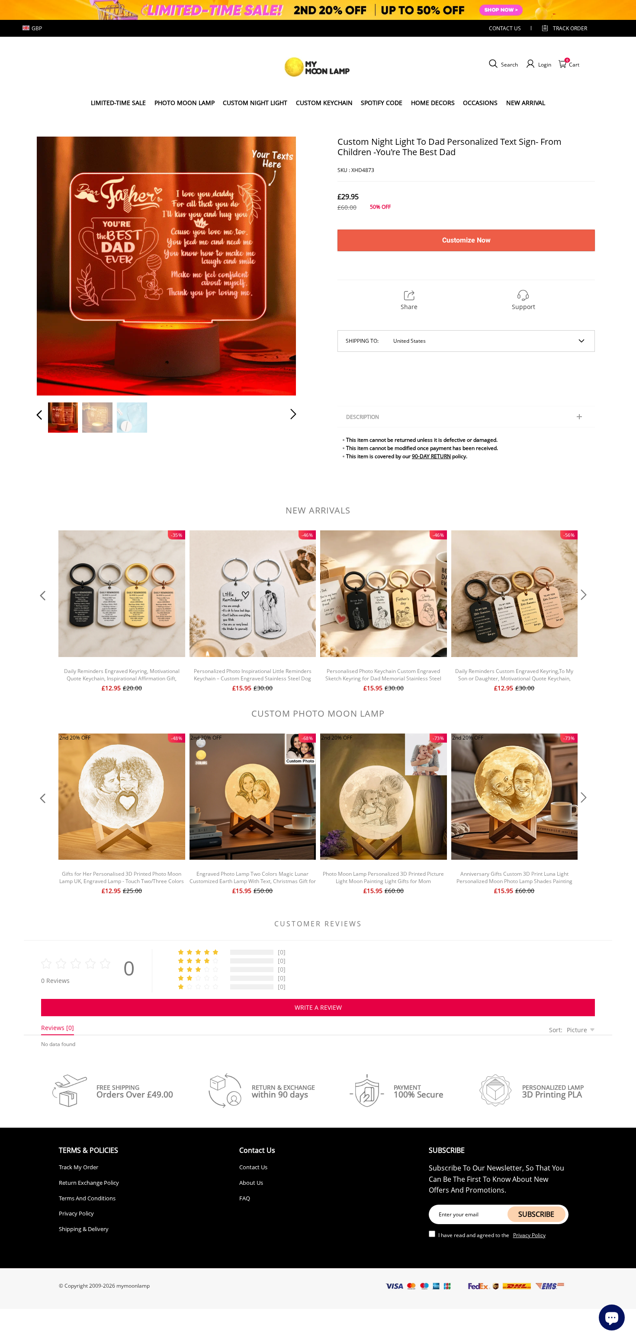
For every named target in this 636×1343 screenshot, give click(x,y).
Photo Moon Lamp (184, 103)
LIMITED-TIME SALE (118, 103)
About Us (251, 1183)
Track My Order (78, 1167)
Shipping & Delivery (84, 1229)
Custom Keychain (324, 103)
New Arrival (525, 103)
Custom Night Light (255, 103)
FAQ (244, 1198)
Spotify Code (381, 103)
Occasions (480, 103)
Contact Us (253, 1167)
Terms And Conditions (87, 1198)
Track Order (570, 28)
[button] (56, 264)
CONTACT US (505, 28)
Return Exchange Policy (89, 1183)
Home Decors (433, 103)
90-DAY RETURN (431, 456)
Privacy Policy (76, 1213)
